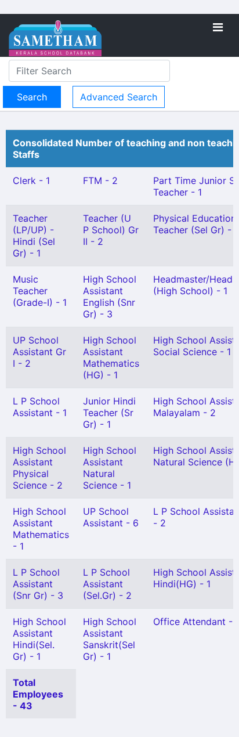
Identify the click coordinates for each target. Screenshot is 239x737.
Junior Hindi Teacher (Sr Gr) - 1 (109, 412)
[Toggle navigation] (217, 27)
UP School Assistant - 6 (111, 517)
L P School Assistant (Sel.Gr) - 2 (107, 583)
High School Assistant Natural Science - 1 (109, 468)
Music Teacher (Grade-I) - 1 (40, 290)
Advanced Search (118, 97)
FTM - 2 (100, 180)
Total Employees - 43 (38, 694)
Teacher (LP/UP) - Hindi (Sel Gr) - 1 (34, 235)
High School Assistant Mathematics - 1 (41, 528)
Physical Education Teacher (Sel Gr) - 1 (195, 224)
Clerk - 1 (31, 180)
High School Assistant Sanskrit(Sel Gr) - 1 (109, 639)
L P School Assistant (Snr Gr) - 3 (38, 583)
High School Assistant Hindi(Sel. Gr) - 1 (39, 639)
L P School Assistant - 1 (40, 406)
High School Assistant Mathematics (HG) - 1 (111, 357)
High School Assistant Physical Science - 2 (39, 468)
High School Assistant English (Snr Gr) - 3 (109, 296)
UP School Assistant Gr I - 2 (39, 351)
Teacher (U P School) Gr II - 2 (111, 229)
